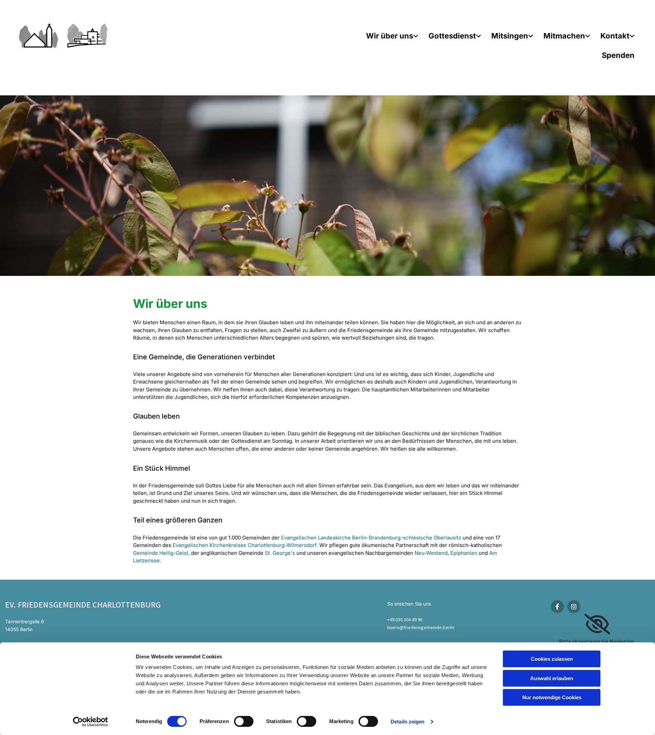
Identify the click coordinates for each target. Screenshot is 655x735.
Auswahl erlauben (551, 678)
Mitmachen (564, 35)
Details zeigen (407, 721)
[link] (392, 32)
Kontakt (614, 35)
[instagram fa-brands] (574, 606)
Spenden (618, 55)
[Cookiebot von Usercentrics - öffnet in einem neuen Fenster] (90, 722)
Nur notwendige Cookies (551, 697)
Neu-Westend (431, 553)
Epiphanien (463, 553)
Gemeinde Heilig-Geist (160, 553)
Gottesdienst (452, 35)
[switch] (243, 721)
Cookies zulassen (552, 659)
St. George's (280, 553)
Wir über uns (389, 35)
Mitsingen (509, 35)
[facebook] (557, 606)
